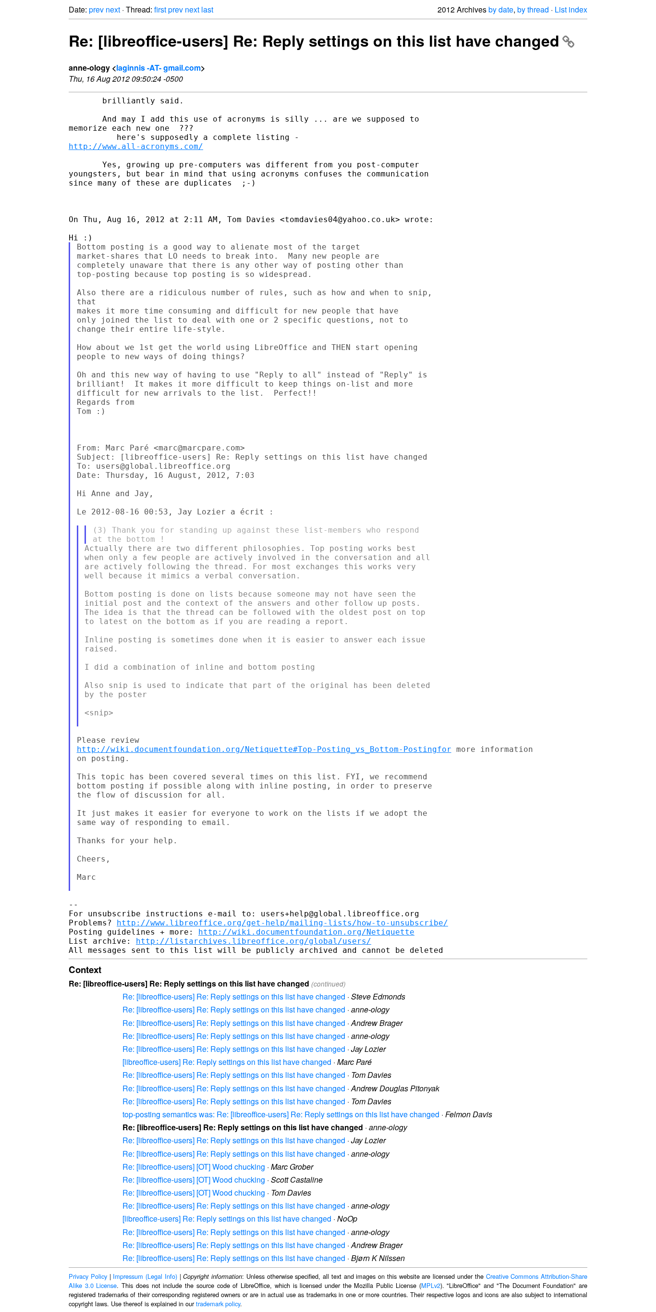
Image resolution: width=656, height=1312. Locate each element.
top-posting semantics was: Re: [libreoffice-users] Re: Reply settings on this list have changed (280, 1114)
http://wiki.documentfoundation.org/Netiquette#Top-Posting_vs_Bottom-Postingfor (264, 749)
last (207, 9)
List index (571, 9)
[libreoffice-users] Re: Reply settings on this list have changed (226, 1061)
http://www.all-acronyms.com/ (136, 146)
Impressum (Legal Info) (145, 1276)
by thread (533, 9)
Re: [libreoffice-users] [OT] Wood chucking (193, 1166)
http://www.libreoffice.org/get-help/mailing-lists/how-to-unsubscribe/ (282, 922)
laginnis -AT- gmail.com (158, 67)
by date (500, 9)
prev (96, 9)
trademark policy (218, 1303)
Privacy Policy (88, 1276)
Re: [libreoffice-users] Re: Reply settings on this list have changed (314, 40)
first (160, 9)
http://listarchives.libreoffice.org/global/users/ (253, 941)
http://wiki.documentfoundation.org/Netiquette (306, 932)
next (113, 9)
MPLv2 (430, 1285)
